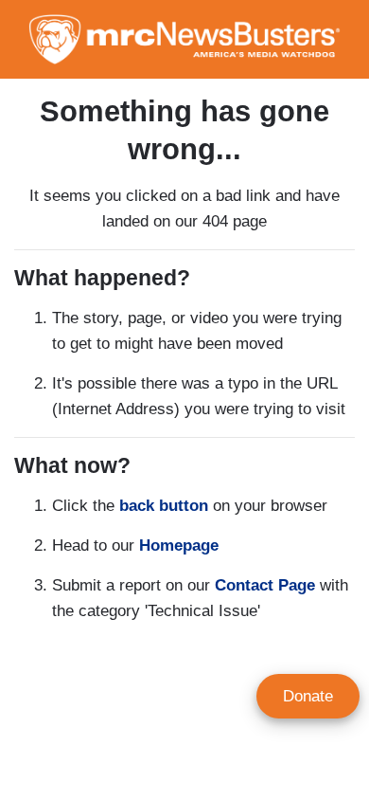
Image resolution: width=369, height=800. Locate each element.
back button (163, 506)
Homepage (179, 545)
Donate (308, 696)
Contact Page (265, 585)
